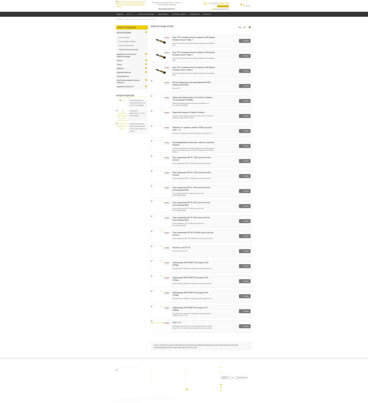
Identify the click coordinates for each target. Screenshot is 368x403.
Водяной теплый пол (125, 87)
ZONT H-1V (176, 323)
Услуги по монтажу (146, 14)
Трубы (119, 65)
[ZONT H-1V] (161, 326)
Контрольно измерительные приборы (128, 81)
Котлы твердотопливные (127, 41)
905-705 (218, 3)
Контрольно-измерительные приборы (165, 383)
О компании (194, 14)
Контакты (207, 14)
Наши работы (163, 14)
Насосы (120, 61)
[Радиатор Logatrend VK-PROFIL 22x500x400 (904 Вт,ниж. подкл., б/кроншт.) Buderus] (122, 126)
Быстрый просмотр (161, 46)
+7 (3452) (228, 373)
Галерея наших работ (193, 370)
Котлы (134, 19)
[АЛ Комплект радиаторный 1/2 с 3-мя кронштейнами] (122, 115)
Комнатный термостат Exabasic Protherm (188, 112)
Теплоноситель (123, 76)
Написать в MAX (241, 377)
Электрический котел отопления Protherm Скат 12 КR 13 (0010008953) (138, 103)
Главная (119, 14)
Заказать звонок (223, 6)
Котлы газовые (124, 37)
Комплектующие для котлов (128, 49)
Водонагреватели (124, 72)
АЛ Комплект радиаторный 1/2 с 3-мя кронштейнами (137, 113)
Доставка (189, 372)
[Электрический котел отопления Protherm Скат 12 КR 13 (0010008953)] (122, 100)
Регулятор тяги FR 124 (181, 247)
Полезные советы (179, 14)
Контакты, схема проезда (195, 379)
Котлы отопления (124, 32)
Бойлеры (120, 68)
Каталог (129, 14)
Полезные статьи (192, 374)
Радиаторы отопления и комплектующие (126, 55)
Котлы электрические (126, 45)
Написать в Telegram (225, 377)
